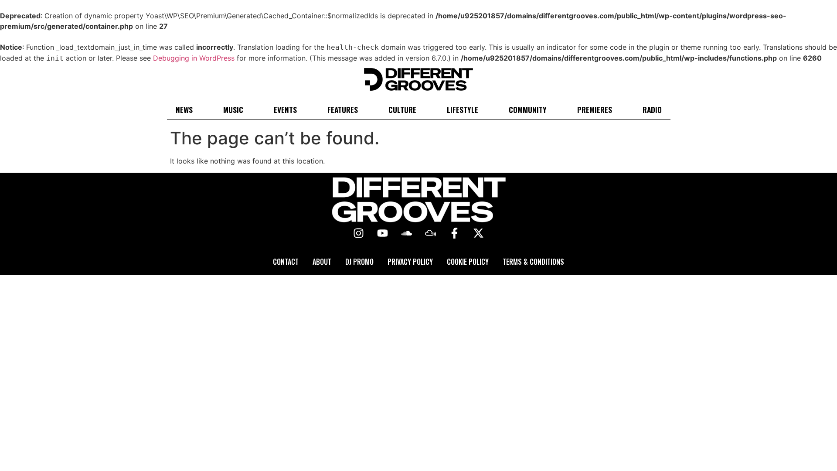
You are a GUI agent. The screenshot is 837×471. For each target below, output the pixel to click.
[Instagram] (359, 233)
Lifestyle (462, 109)
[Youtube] (383, 233)
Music (233, 109)
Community (528, 109)
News (184, 109)
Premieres (594, 109)
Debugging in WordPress (194, 58)
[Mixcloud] (431, 233)
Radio (652, 109)
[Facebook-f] (455, 233)
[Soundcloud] (407, 233)
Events (285, 109)
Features (342, 109)
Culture (402, 109)
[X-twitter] (479, 233)
